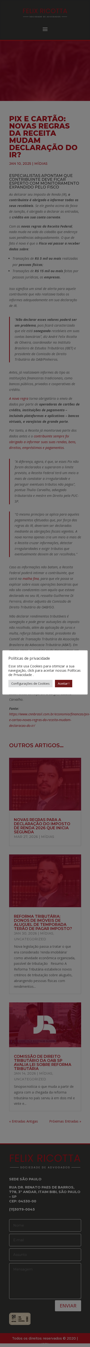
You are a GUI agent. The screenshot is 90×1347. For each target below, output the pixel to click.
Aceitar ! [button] (63, 683)
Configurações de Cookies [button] (30, 683)
